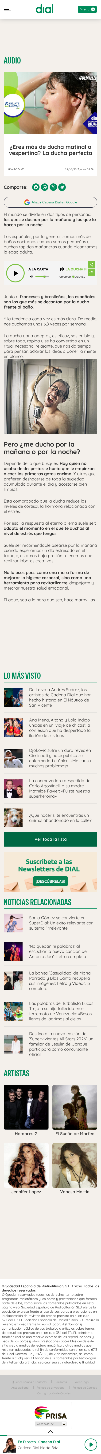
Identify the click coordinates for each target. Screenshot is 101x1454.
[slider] (50, 1435)
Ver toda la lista (51, 839)
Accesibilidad (19, 1387)
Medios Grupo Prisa (50, 1424)
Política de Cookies (85, 1387)
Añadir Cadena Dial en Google (54, 202)
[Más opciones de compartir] (91, 264)
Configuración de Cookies (54, 1393)
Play (91, 1444)
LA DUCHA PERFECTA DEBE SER (77, 269)
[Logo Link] (44, 8)
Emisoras (61, 1382)
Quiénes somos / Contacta (29, 1382)
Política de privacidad (50, 1387)
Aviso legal (82, 1382)
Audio (12, 60)
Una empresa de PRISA (50, 1412)
